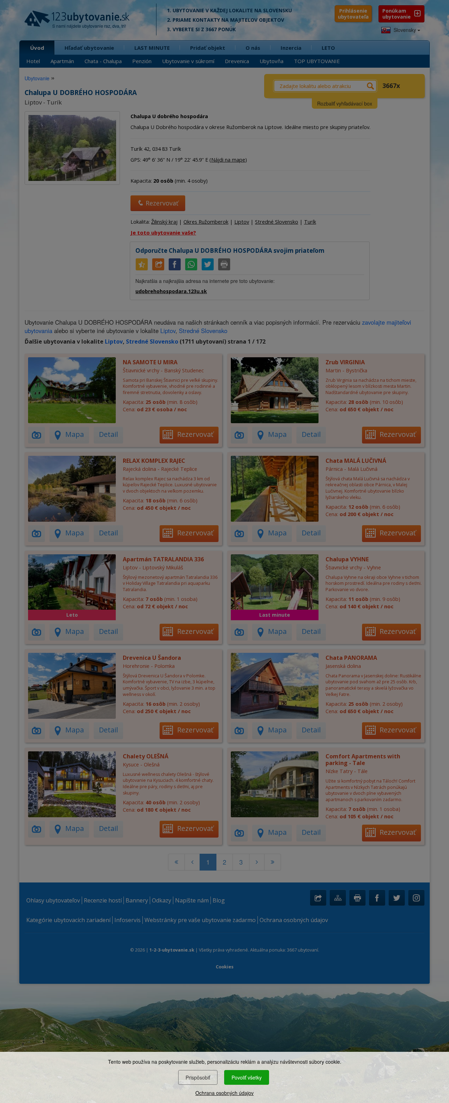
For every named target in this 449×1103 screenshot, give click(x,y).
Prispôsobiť (198, 1077)
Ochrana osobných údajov (224, 1092)
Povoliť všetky (247, 1077)
